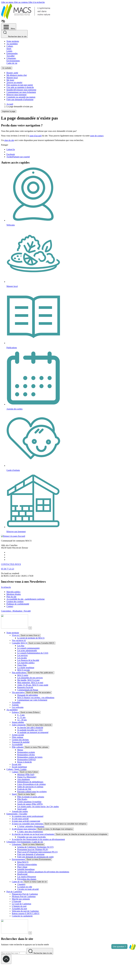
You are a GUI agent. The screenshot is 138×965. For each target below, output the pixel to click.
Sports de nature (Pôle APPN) (30, 804)
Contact (9, 606)
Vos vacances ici (19, 640)
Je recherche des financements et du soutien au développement (38, 839)
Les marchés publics (25, 663)
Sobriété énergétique (26, 869)
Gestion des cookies (14, 601)
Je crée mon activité (20, 819)
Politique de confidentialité (17, 604)
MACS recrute (23, 670)
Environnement (18, 859)
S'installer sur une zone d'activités (31, 837)
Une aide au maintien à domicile (20, 87)
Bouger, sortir (12, 73)
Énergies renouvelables (27, 864)
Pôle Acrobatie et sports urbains (30, 797)
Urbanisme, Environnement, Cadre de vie (13, 60)
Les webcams (17, 707)
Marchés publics (13, 592)
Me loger (10, 80)
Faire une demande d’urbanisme (30, 854)
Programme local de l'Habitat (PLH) (32, 849)
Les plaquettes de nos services (30, 678)
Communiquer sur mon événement (21, 92)
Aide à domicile (19, 725)
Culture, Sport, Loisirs (9, 48)
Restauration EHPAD (26, 759)
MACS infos (22, 675)
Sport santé (22, 809)
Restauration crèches (26, 754)
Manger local (12, 77)
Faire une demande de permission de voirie (35, 857)
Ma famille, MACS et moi (28, 680)
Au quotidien (12, 44)
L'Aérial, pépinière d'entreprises (30, 826)
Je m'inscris (6, 587)
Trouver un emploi (14, 82)
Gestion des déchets (20, 740)
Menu (12, 29)
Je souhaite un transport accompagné (32, 732)
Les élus (20, 646)
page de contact (96, 136)
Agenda (15, 705)
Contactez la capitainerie (22, 916)
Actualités (16, 702)
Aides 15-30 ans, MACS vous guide (32, 685)
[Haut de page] (6, 959)
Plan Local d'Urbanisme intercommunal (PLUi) (37, 852)
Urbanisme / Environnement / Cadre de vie (24, 842)
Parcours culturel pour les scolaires (32, 791)
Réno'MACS (22, 862)
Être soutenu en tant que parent (19, 85)
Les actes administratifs (27, 650)
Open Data (22, 665)
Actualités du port (19, 908)
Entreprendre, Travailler (12, 54)
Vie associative (18, 692)
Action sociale (18, 735)
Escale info (16, 764)
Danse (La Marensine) (26, 777)
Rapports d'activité (25, 687)
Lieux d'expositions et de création (31, 784)
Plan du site (11, 596)
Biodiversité (22, 874)
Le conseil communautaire (28, 648)
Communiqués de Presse (27, 690)
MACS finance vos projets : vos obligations (35, 697)
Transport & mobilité (21, 742)
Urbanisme (17, 844)
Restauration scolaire (26, 752)
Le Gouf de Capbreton (21, 904)
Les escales (22, 658)
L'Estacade (16, 901)
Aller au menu (7, 2)
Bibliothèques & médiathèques (30, 782)
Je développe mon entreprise (24, 829)
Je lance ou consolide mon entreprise (28, 824)
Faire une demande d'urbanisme (19, 99)
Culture (15, 772)
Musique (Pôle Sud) (25, 774)
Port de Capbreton (14, 891)
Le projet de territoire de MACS (30, 638)
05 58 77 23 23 (7, 569)
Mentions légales (13, 594)
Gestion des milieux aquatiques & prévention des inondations (43, 872)
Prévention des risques (26, 879)
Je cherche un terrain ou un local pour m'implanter (33, 834)
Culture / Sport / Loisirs (16, 769)
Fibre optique (17, 737)
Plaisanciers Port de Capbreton (25, 894)
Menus (20, 750)
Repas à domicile (24, 762)
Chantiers (21, 884)
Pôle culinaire (18, 747)
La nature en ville (24, 887)
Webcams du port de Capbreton (25, 911)
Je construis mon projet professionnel (27, 816)
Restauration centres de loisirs (29, 757)
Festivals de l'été (24, 789)
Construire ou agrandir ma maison (20, 97)
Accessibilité (17, 744)
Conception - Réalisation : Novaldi (16, 611)
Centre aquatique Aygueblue (29, 801)
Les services (22, 655)
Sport (14, 794)
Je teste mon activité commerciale (26, 821)
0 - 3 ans (21, 715)
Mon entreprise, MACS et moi (30, 682)
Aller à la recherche (36, 2)
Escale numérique (19, 767)
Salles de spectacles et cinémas (30, 787)
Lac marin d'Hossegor (26, 876)
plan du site (9, 140)
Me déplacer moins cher (16, 75)
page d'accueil (36, 136)
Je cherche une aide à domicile (30, 727)
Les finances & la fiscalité (28, 660)
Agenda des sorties (20, 811)
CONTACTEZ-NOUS (11, 564)
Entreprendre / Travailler (16, 814)
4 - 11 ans (21, 717)
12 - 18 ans (22, 720)
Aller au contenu (21, 2)
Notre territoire (12, 41)
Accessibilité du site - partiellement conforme (25, 599)
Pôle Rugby (22, 799)
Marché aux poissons (21, 899)
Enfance (15, 712)
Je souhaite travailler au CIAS (30, 730)
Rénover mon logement (16, 94)
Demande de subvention (27, 695)
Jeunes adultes (18, 722)
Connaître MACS (19, 643)
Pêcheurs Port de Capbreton (24, 896)
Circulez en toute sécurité (28, 889)
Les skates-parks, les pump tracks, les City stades (38, 806)
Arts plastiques (23, 779)
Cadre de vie (17, 881)
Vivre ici (16, 635)
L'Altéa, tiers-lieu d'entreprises (30, 831)
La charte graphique (25, 667)
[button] (132, 946)
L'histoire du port (19, 906)
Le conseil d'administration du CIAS (32, 653)
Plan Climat (22, 867)
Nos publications (19, 672)
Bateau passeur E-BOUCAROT (25, 913)
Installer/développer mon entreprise (21, 90)
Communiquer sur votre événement (32, 700)
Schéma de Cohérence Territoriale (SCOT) (35, 847)
